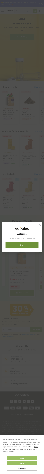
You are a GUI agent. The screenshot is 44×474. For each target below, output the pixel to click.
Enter (22, 245)
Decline (22, 463)
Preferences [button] (11, 451)
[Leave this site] (39, 224)
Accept (22, 458)
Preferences (22, 469)
